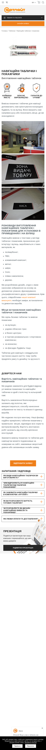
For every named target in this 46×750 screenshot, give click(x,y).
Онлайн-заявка (23, 23)
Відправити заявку (23, 463)
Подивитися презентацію (23, 548)
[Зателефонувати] (7, 2)
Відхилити (30, 746)
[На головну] (15, 10)
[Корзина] (39, 3)
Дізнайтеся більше (31, 742)
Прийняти (17, 746)
